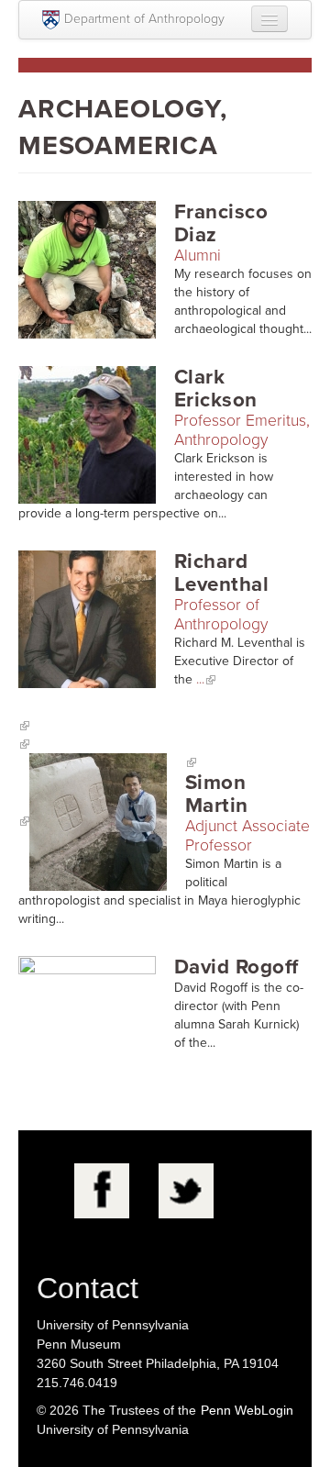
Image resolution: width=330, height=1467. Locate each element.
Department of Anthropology (144, 19)
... (200, 679)
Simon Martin (216, 793)
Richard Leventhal (221, 572)
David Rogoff (236, 966)
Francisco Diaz (221, 223)
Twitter (186, 1190)
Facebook (101, 1190)
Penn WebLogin (247, 1410)
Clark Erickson (216, 388)
